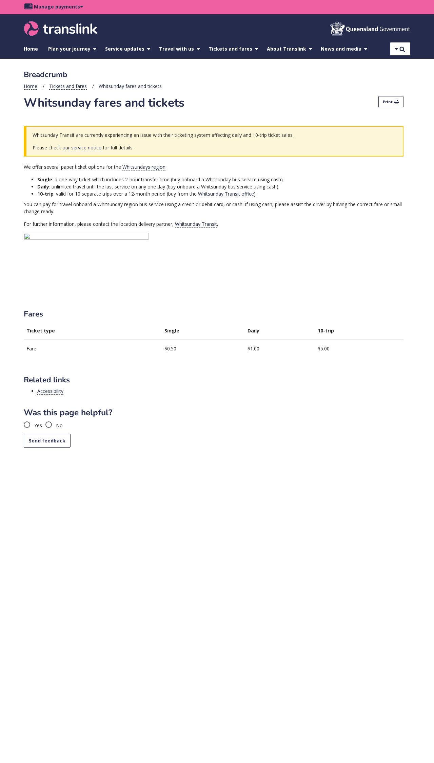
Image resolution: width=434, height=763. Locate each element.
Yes (37, 425)
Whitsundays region (143, 167)
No (59, 425)
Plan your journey (69, 49)
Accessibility (50, 391)
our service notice (81, 147)
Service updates (124, 49)
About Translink (286, 49)
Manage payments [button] (57, 6)
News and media (341, 49)
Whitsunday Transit (196, 224)
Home (31, 49)
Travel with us (176, 49)
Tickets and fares (230, 49)
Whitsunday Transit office (226, 193)
